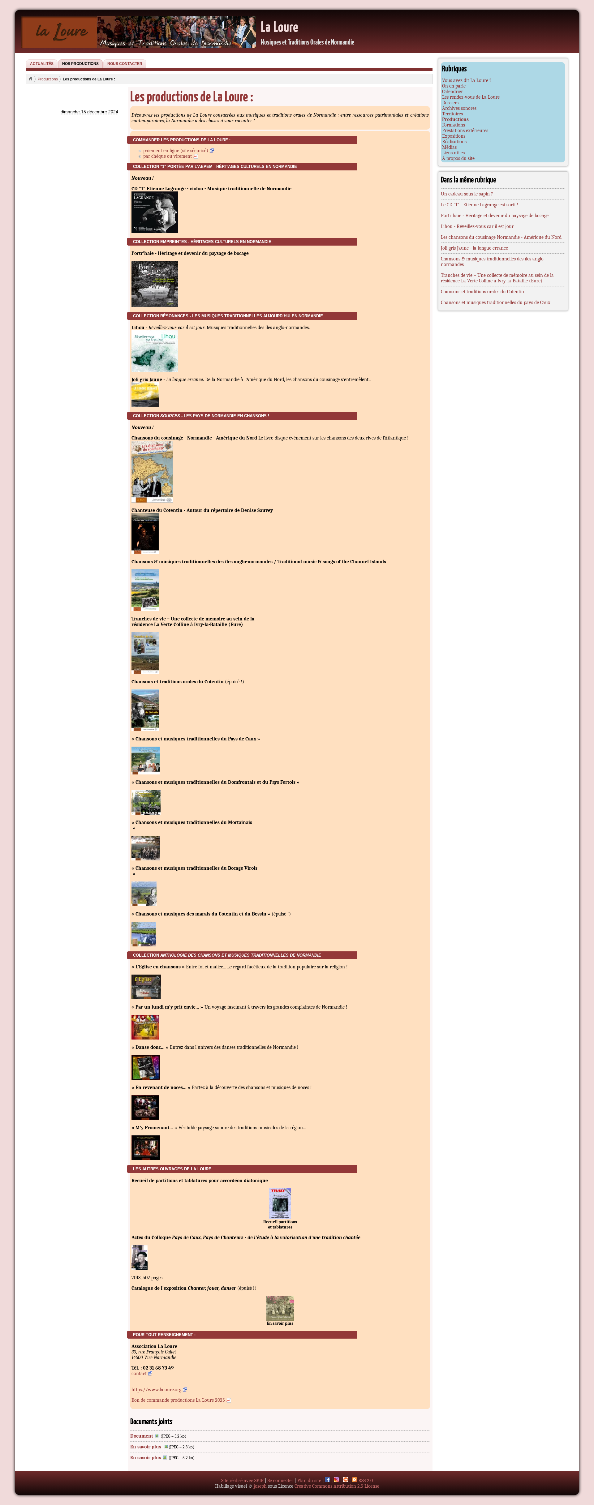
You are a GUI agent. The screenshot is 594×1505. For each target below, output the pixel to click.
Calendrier (452, 91)
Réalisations (454, 141)
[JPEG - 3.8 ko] (280, 1319)
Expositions (453, 136)
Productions (48, 79)
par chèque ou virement (167, 156)
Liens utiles (453, 153)
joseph (260, 1486)
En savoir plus (146, 1447)
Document (141, 1436)
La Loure (280, 26)
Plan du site (309, 1480)
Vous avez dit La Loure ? (467, 80)
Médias (449, 147)
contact (139, 1373)
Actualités (42, 64)
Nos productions (80, 64)
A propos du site (458, 158)
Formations (453, 125)
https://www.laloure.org (156, 1389)
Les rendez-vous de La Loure (471, 97)
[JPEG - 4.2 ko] (280, 1217)
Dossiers (450, 102)
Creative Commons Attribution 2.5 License (337, 1486)
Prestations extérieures (465, 130)
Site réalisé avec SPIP (242, 1480)
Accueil (30, 78)
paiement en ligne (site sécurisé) (175, 150)
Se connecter (280, 1480)
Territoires (452, 114)
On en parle (454, 86)
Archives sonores (459, 108)
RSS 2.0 (365, 1480)
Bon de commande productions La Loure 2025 (178, 1400)
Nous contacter (124, 64)
